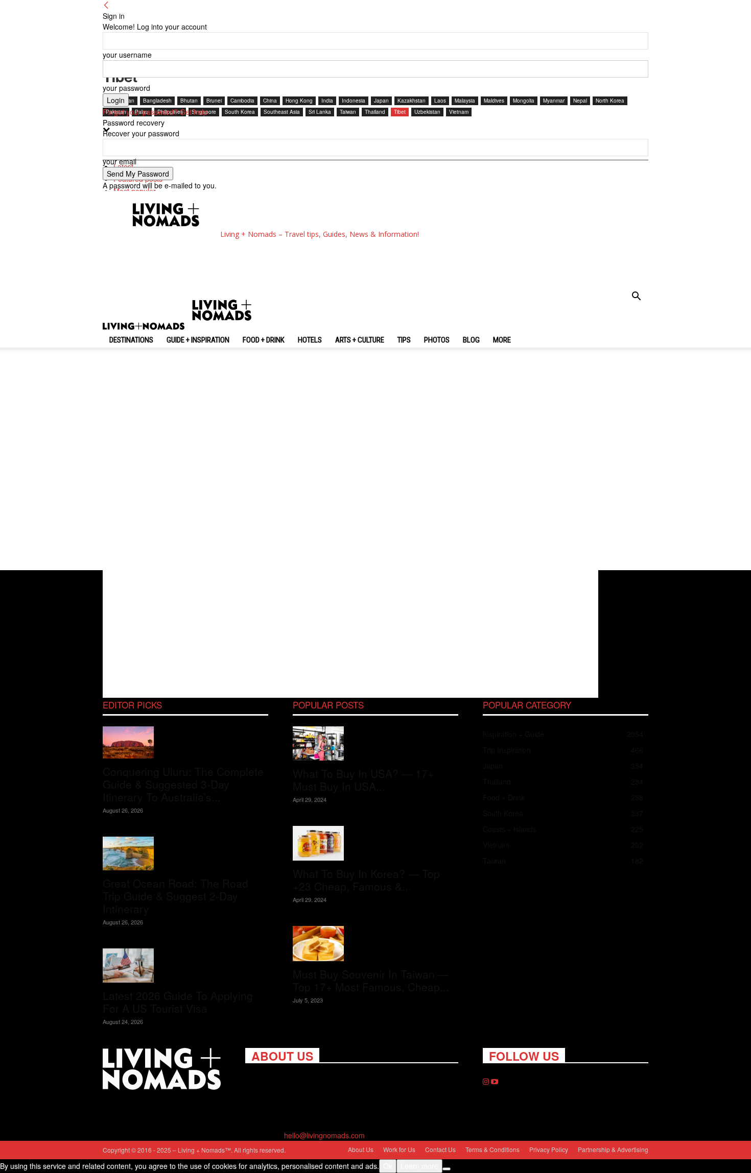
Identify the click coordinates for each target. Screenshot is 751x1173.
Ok (387, 1166)
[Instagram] (487, 1082)
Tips (404, 340)
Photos (437, 340)
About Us (360, 1149)
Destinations (131, 340)
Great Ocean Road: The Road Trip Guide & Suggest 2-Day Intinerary (175, 895)
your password (126, 88)
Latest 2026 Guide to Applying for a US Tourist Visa (178, 1002)
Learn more (419, 1166)
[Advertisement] (301, 263)
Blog (471, 340)
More (502, 340)
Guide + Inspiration (198, 340)
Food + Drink (264, 340)
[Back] (106, 5)
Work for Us (399, 1149)
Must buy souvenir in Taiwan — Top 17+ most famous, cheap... (371, 980)
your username (127, 55)
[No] (446, 1168)
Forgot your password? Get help (155, 112)
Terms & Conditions (492, 1149)
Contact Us (440, 1149)
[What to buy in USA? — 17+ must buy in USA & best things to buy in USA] (375, 743)
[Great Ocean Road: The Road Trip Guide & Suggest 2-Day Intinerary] (185, 854)
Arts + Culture (359, 340)
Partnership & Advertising (613, 1149)
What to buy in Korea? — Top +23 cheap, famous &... (366, 880)
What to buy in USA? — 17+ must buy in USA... (363, 780)
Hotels (310, 340)
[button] (636, 297)
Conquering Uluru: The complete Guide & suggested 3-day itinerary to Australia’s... (183, 784)
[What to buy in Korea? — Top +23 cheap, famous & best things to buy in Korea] (375, 843)
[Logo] (144, 327)
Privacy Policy (548, 1149)
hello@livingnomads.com (324, 1135)
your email (119, 161)
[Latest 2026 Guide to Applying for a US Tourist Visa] (185, 965)
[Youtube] (494, 1082)
